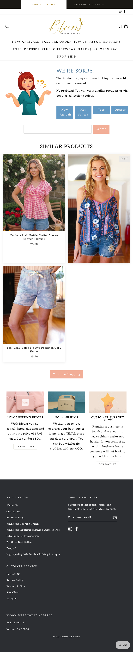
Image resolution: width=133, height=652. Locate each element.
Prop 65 (11, 548)
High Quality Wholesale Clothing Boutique (33, 554)
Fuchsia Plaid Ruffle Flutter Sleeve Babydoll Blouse (34, 237)
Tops (17, 49)
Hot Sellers (83, 112)
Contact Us (108, 464)
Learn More (25, 446)
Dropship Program (89, 4)
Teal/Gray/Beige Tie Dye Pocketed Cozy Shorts (34, 349)
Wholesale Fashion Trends (23, 523)
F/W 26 (80, 41)
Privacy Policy (15, 586)
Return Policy (15, 580)
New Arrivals (25, 41)
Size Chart (13, 592)
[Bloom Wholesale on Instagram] (70, 529)
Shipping (11, 598)
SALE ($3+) (87, 49)
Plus (46, 49)
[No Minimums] (66, 402)
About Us (12, 505)
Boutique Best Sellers (19, 542)
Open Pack (110, 49)
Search (101, 129)
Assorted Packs (105, 41)
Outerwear (64, 49)
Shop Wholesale (44, 4)
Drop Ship (66, 56)
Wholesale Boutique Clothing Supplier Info (33, 530)
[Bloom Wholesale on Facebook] (77, 529)
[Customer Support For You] (108, 402)
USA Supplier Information (22, 536)
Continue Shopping (66, 374)
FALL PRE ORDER (57, 41)
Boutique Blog (15, 517)
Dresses (31, 49)
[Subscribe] (115, 517)
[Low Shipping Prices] (25, 402)
